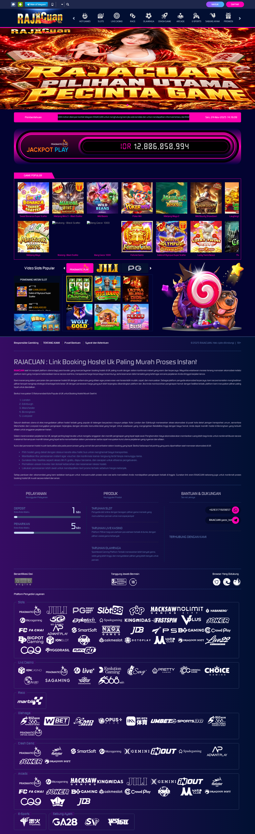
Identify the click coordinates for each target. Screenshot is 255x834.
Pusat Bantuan (72, 342)
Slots (101, 21)
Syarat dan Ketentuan (97, 342)
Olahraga (148, 21)
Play (61, 150)
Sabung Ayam (212, 21)
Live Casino (117, 21)
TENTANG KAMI (51, 342)
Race (132, 21)
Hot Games (84, 21)
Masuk (215, 4)
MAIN (36, 197)
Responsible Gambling (26, 342)
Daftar (235, 4)
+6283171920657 (219, 509)
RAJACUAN (19, 370)
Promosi (228, 21)
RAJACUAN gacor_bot (220, 519)
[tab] (79, 268)
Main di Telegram (38, 4)
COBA (82, 284)
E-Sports (196, 21)
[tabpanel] (127, 68)
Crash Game (164, 21)
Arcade (180, 21)
